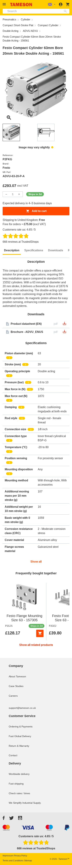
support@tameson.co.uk (22, 707)
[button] (5, 4)
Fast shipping (16, 783)
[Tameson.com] (21, 4)
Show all (36, 561)
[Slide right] (6, 90)
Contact (13, 755)
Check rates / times (19, 793)
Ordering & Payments (21, 726)
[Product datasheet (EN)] (64, 324)
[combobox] (36, 11)
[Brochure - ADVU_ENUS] (64, 332)
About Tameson (17, 676)
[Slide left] (66, 90)
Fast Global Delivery (20, 736)
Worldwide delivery (19, 774)
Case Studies (16, 686)
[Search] (66, 11)
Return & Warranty (19, 745)
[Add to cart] (40, 633)
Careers (13, 695)
